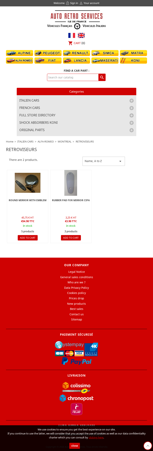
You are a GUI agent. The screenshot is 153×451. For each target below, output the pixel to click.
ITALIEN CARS (29, 101)
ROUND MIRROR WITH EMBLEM (27, 200)
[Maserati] (105, 60)
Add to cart (27, 237)
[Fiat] (48, 60)
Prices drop (76, 298)
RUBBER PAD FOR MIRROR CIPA (71, 200)
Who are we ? (76, 282)
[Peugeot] (48, 53)
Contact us (77, 314)
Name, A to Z (104, 161)
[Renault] (76, 53)
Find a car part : (76, 70)
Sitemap (76, 319)
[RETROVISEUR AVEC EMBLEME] (27, 183)
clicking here (96, 437)
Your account (89, 3)
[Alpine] (19, 53)
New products (76, 304)
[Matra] (133, 53)
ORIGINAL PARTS (32, 130)
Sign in (72, 3)
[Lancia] (76, 60)
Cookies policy (76, 293)
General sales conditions (76, 277)
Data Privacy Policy (76, 288)
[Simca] (105, 53)
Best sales (76, 309)
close (74, 445)
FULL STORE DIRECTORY (37, 115)
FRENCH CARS (29, 108)
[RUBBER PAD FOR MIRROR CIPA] (70, 183)
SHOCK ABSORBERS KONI (38, 123)
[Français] (71, 35)
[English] (80, 35)
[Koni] (133, 60)
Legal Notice (76, 272)
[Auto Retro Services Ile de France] (76, 19)
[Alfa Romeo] (19, 60)
